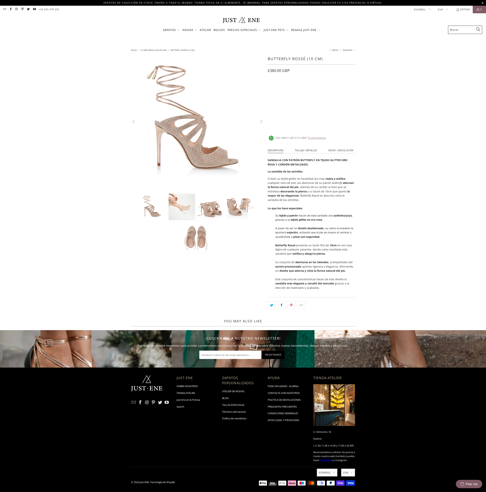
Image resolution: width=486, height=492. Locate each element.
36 (280, 87)
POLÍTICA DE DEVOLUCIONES (284, 399)
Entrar (465, 9)
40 (317, 87)
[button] (171, 30)
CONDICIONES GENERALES (283, 413)
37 (289, 87)
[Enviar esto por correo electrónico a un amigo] (301, 305)
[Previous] (134, 121)
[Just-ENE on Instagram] (16, 9)
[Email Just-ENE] (4, 9)
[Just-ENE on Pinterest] (22, 9)
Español (420, 9)
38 (298, 87)
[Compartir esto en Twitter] (272, 305)
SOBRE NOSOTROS (187, 386)
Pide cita (472, 484)
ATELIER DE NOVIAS (233, 391)
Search (180, 406)
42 (335, 87)
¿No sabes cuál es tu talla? (300, 137)
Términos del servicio (234, 411)
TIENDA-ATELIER (186, 393)
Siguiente (348, 50)
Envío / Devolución (340, 150)
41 (326, 87)
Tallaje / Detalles (306, 150)
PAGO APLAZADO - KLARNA (283, 386)
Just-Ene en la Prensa (188, 399)
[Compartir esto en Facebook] (282, 305)
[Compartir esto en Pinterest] (291, 305)
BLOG (225, 398)
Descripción (275, 150)
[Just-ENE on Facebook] (10, 9)
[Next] (261, 121)
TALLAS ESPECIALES (233, 405)
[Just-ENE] (241, 20)
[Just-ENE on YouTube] (34, 9)
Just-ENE (144, 482)
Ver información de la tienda (287, 125)
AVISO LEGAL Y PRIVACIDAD (283, 420)
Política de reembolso (234, 418)
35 (271, 87)
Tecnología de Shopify (162, 482)
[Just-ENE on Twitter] (28, 9)
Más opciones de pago (334, 111)
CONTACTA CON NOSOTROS (284, 393)
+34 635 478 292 (49, 9)
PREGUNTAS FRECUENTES (282, 406)
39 (308, 87)
